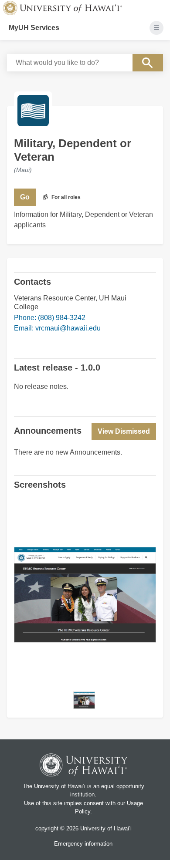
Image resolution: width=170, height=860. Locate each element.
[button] (124, 431)
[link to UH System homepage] (84, 766)
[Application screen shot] (84, 700)
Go (25, 197)
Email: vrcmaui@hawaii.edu (57, 328)
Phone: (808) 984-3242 (49, 317)
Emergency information (83, 843)
